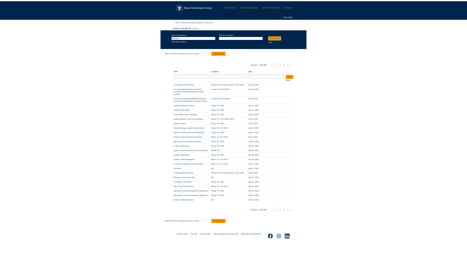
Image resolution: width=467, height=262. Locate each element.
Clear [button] (271, 42)
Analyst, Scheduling (181, 155)
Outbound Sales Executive (184, 105)
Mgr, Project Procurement (183, 186)
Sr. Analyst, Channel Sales (184, 85)
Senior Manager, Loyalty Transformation (189, 128)
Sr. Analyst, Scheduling (182, 182)
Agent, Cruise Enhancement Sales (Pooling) (191, 150)
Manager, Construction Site (184, 177)
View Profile (287, 17)
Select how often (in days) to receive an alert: (182, 54)
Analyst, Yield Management (184, 159)
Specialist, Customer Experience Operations (191, 195)
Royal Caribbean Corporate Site (225, 234)
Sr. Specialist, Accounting (183, 173)
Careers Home (230, 8)
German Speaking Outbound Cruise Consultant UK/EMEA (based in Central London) (189, 91)
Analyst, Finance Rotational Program (188, 137)
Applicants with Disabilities (251, 234)
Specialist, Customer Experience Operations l (191, 191)
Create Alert (219, 54)
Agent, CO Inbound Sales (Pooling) (187, 141)
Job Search (288, 8)
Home (177, 23)
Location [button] (215, 72)
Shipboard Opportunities (249, 8)
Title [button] (175, 71)
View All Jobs (206, 234)
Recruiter (177, 168)
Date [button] (250, 72)
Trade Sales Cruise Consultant (185, 114)
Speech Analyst (180, 123)
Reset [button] (288, 80)
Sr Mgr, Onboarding (181, 146)
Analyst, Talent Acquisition (184, 200)
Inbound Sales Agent (182, 110)
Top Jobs (194, 234)
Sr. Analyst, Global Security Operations (188, 164)
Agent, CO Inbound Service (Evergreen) (189, 132)
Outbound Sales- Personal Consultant (188, 119)
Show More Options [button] (179, 42)
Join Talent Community (271, 8)
